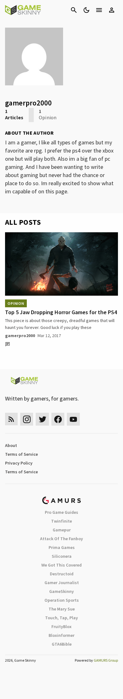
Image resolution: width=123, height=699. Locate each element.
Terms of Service (21, 454)
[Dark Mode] (86, 10)
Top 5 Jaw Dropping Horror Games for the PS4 (61, 312)
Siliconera (62, 556)
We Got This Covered (61, 565)
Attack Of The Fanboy (61, 538)
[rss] (11, 419)
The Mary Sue (62, 609)
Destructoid (61, 574)
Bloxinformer (61, 635)
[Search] (73, 10)
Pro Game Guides (61, 512)
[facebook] (57, 419)
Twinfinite (61, 521)
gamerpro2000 (20, 335)
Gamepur (62, 530)
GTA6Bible (62, 644)
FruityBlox (61, 626)
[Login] (111, 10)
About (11, 445)
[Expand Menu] (99, 10)
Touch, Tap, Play (61, 618)
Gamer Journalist (61, 582)
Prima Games (62, 547)
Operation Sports (61, 600)
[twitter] (42, 419)
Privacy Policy (18, 463)
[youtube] (73, 419)
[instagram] (26, 419)
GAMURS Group (106, 660)
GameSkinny (61, 591)
